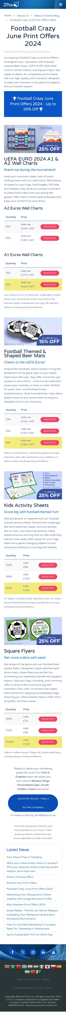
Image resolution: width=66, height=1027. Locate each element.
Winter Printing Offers (20, 877)
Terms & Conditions (27, 979)
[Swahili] (27, 972)
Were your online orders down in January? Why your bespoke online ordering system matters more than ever (32, 867)
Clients (48, 987)
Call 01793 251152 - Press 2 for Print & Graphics (33, 803)
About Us (23, 15)
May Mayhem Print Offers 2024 (26, 904)
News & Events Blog (47, 15)
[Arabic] (12, 967)
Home (7, 15)
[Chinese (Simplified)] (18, 967)
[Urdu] (38, 972)
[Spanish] (59, 967)
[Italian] (41, 967)
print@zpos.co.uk (45, 815)
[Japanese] (47, 967)
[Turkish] (33, 972)
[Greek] (24, 967)
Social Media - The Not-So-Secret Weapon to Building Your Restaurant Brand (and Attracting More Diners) (32, 914)
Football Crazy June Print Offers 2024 (30, 888)
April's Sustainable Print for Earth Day (30, 934)
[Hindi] (30, 967)
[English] (7, 967)
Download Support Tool (28, 987)
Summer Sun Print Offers (22, 883)
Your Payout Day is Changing (24, 857)
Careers (45, 979)
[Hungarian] (35, 967)
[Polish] (53, 967)
